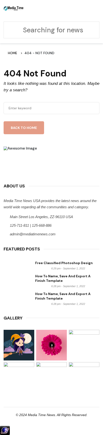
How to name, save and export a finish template (63, 278)
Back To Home (24, 128)
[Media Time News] (14, 8)
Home (13, 53)
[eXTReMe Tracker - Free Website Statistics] (5, 430)
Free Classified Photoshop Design (64, 263)
